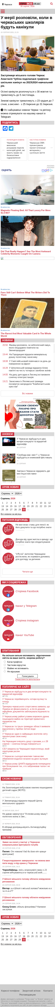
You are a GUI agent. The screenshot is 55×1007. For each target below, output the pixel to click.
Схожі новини (11, 778)
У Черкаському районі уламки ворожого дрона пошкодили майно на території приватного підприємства (25, 719)
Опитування (10, 650)
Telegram (6, 116)
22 (41, 506)
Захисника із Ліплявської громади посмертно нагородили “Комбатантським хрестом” (29, 384)
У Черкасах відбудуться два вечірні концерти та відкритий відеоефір (31, 441)
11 (45, 503)
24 (49, 506)
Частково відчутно (16, 665)
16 (15, 506)
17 (19, 506)
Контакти (48, 990)
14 (7, 506)
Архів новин (10, 487)
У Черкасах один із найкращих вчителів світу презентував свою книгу (25, 735)
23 (45, 506)
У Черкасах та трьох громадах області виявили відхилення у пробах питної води (26, 727)
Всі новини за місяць (11, 514)
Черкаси (8, 4)
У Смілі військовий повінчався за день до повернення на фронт (30, 362)
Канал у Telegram (26, 605)
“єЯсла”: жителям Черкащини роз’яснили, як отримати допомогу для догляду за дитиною (33, 556)
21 (36, 506)
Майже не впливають (18, 668)
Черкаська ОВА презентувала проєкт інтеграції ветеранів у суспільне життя (37, 148)
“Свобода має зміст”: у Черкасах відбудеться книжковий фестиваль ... (34, 457)
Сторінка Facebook (27, 591)
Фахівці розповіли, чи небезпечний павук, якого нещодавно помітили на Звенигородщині (30, 348)
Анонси (7, 434)
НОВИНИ (7, 340)
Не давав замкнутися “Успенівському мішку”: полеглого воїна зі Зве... (25, 815)
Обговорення (11, 837)
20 (32, 506)
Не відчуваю (13, 671)
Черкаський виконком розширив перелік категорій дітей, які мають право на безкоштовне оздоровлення (16, 150)
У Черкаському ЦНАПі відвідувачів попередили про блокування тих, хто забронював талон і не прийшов (26, 766)
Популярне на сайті (15, 687)
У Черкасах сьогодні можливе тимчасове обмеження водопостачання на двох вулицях (25, 757)
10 (41, 503)
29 (19, 509)
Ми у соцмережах (14, 582)
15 (11, 506)
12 (49, 503)
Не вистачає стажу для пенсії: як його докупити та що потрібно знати (33, 526)
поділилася (29, 79)
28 (15, 509)
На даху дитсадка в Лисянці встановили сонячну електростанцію (29, 375)
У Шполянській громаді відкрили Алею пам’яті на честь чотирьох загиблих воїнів (30, 369)
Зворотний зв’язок (31, 990)
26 (7, 509)
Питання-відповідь (15, 520)
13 (2, 506)
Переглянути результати (27, 679)
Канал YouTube (25, 635)
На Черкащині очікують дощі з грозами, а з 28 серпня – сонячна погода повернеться (25, 742)
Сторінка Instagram (27, 620)
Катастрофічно (14, 662)
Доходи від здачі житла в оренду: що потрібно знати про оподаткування (34, 540)
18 (24, 506)
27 (11, 509)
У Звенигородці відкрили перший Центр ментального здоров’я (22, 802)
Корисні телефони (10, 990)
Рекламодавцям (27, 994)
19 (28, 506)
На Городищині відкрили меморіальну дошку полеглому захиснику (28, 355)
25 (2, 509)
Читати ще (27, 571)
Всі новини (27, 393)
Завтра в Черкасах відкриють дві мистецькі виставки (33, 472)
